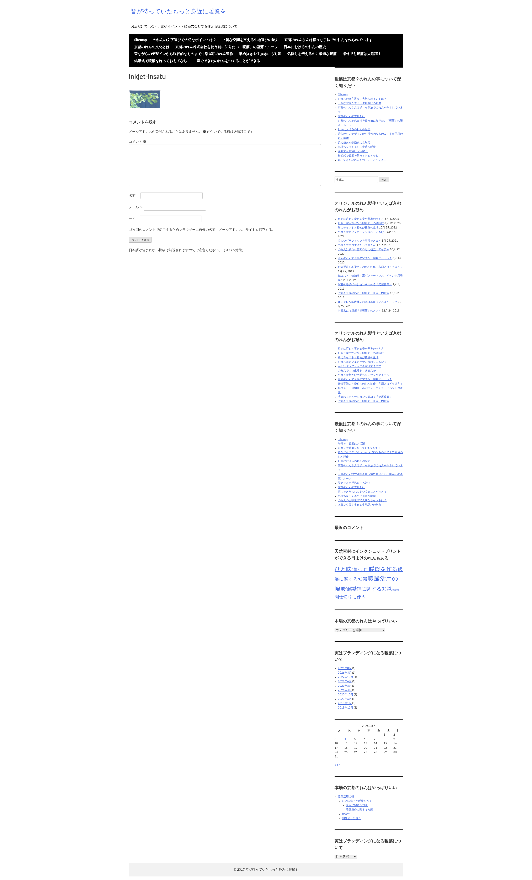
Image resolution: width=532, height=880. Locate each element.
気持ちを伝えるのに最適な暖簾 (312, 54)
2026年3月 (345, 672)
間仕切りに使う (350, 597)
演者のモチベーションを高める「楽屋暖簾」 (365, 284)
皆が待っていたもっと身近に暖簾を (178, 11)
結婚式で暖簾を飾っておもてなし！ (162, 61)
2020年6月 (345, 699)
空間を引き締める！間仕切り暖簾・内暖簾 (363, 293)
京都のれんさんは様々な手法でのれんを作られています (328, 40)
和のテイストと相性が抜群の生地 (358, 227)
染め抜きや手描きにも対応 (260, 54)
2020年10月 (345, 694)
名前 (134, 195)
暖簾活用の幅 (346, 796)
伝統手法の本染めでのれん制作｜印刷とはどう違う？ (370, 267)
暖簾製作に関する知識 (366, 589)
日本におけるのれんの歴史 (305, 47)
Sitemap (140, 40)
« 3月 (338, 765)
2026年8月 (345, 668)
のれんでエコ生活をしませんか (357, 245)
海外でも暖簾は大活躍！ (361, 54)
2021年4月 (345, 690)
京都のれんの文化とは (152, 47)
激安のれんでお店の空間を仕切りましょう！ (365, 258)
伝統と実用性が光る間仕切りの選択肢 (361, 223)
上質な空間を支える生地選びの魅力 (250, 40)
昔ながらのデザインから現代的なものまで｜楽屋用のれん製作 (183, 54)
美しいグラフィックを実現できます (359, 241)
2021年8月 (345, 686)
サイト (134, 219)
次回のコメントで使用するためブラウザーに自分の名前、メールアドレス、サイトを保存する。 (203, 229)
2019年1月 (345, 703)
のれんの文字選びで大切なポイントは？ (184, 40)
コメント (137, 141)
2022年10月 (345, 677)
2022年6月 (345, 681)
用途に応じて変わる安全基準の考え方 (361, 219)
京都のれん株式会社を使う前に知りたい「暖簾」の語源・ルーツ (226, 47)
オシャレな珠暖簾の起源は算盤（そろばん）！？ (367, 302)
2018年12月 (345, 707)
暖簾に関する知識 (357, 805)
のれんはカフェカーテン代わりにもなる (362, 232)
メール (136, 207)
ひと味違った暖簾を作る (366, 569)
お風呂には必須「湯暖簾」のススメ (359, 310)
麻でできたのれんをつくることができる (228, 61)
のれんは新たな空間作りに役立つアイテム (363, 249)
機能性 (395, 590)
